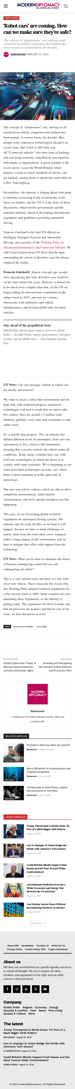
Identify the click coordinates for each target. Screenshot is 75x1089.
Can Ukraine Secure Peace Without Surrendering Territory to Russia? (46, 905)
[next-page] (11, 806)
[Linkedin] (31, 63)
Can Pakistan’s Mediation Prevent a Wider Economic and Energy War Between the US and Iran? (46, 888)
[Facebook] (6, 63)
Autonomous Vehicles (23, 626)
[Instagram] (17, 989)
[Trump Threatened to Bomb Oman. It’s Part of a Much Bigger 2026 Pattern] (13, 831)
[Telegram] (47, 63)
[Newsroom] (6, 54)
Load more (36, 923)
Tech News (11, 18)
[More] (55, 63)
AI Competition (11, 1051)
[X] (15, 63)
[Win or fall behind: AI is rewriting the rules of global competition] (13, 774)
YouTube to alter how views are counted (48, 745)
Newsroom (18, 54)
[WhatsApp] (23, 63)
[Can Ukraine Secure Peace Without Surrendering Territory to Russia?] (13, 910)
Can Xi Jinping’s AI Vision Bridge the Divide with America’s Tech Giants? (47, 847)
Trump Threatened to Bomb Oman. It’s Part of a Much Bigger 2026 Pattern (48, 827)
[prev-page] (5, 806)
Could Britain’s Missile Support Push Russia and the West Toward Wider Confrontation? (47, 868)
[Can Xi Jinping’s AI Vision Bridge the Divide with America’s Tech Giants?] (13, 851)
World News (10, 1064)
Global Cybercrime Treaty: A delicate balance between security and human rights (19, 667)
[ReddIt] (39, 63)
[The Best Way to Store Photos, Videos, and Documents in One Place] (13, 793)
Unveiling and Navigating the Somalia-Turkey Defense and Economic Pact (55, 667)
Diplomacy (9, 1037)
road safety (41, 626)
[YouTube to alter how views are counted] (13, 752)
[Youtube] (45, 989)
